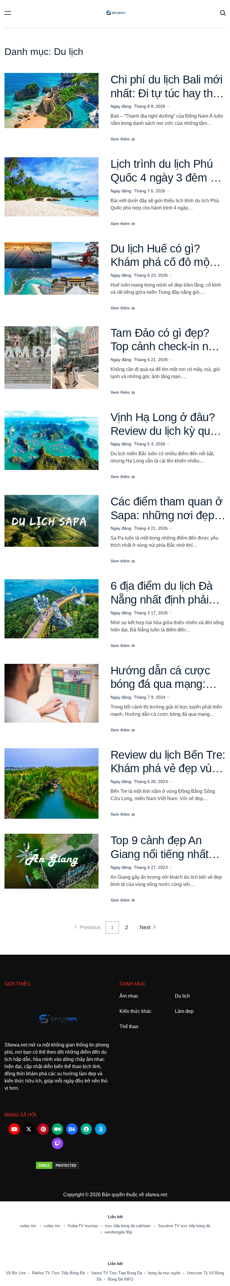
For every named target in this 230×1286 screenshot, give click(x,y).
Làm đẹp (184, 1011)
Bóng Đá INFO (120, 1279)
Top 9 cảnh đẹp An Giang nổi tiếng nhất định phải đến (159, 854)
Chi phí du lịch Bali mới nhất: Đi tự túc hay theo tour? (168, 93)
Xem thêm (121, 139)
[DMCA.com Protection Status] (57, 1165)
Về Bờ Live (16, 1273)
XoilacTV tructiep (83, 1226)
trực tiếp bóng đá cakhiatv (128, 1226)
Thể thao (128, 1026)
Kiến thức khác (135, 1011)
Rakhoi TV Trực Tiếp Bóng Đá (58, 1273)
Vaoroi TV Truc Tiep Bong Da (116, 1273)
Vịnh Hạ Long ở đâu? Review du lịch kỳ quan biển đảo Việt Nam (166, 431)
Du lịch (182, 995)
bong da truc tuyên (164, 1273)
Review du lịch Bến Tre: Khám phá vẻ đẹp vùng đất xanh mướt (168, 768)
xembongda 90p (118, 1232)
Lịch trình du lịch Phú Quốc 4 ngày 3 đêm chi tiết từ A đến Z (167, 177)
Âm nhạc (128, 995)
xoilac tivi (28, 1226)
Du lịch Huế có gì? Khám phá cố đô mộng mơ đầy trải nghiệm (166, 262)
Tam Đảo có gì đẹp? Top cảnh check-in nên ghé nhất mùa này (165, 346)
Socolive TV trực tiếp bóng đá (184, 1226)
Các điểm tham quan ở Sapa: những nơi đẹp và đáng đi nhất (167, 515)
